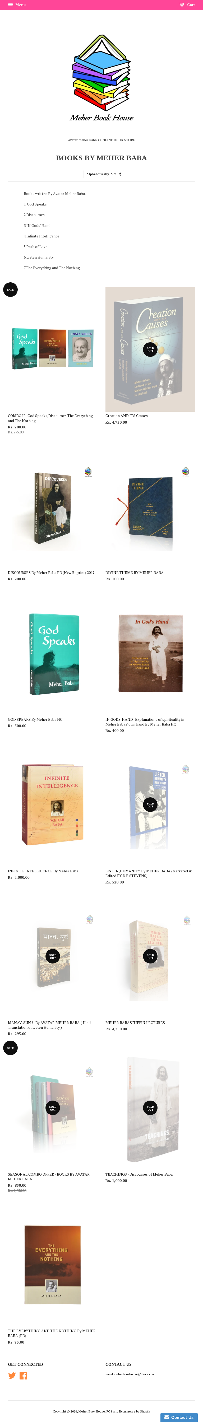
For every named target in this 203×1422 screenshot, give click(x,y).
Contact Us (181, 1417)
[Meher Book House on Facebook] (23, 1377)
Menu (20, 4)
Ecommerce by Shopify (134, 1411)
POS (109, 1411)
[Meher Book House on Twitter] (12, 1377)
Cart (190, 4)
